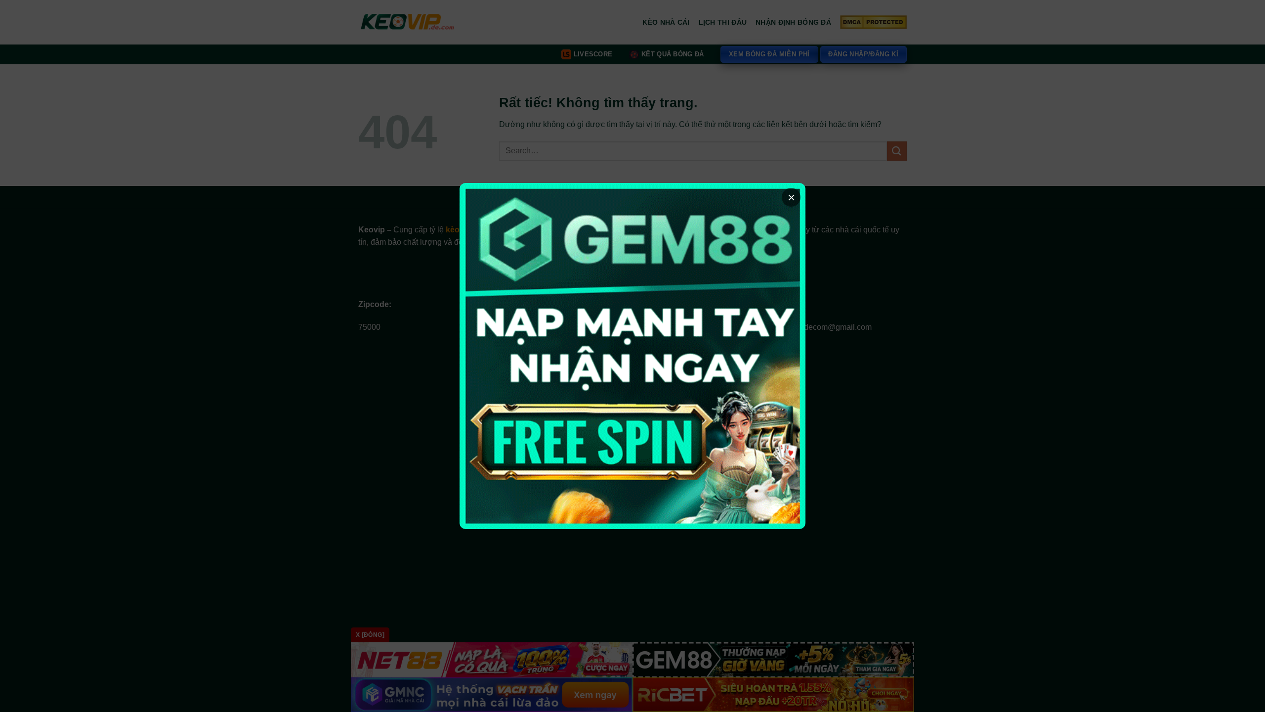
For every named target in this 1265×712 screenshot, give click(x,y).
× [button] (791, 197)
